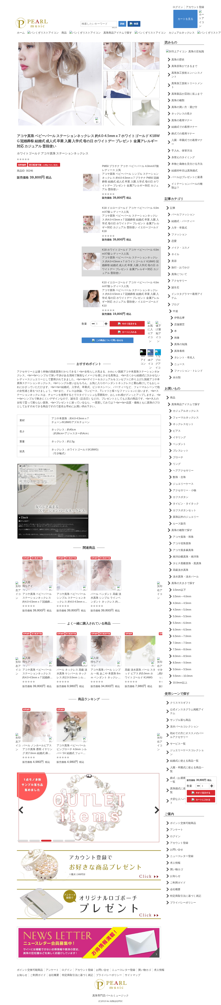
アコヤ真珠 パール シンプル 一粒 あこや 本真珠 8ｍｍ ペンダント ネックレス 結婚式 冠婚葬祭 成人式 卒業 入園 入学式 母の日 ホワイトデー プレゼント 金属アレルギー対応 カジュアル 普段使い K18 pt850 (106, 674)
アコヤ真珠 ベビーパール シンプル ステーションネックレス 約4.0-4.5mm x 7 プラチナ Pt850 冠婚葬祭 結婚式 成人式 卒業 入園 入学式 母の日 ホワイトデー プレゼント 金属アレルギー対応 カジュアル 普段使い (72, 598)
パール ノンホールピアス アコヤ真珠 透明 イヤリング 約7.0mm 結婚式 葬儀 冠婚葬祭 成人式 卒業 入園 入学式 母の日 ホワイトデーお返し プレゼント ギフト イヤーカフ (37, 749)
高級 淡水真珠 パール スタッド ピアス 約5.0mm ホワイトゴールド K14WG (140, 673)
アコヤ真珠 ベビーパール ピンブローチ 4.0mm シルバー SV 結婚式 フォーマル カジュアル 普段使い (72, 749)
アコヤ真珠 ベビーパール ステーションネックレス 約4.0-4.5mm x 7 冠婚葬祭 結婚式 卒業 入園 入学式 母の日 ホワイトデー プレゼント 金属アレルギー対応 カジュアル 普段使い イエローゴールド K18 (37, 598)
